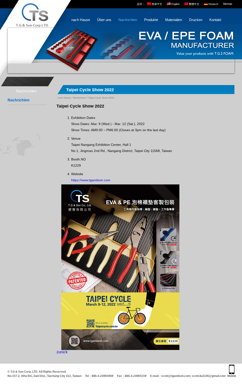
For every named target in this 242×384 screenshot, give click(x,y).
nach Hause (80, 20)
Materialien (173, 20)
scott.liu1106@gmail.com (209, 376)
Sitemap (227, 3)
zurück (62, 352)
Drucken (195, 20)
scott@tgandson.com (175, 376)
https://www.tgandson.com (90, 180)
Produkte (151, 20)
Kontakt (215, 20)
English (175, 4)
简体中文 (157, 4)
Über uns (104, 20)
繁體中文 (194, 4)
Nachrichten (127, 20)
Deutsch (213, 4)
